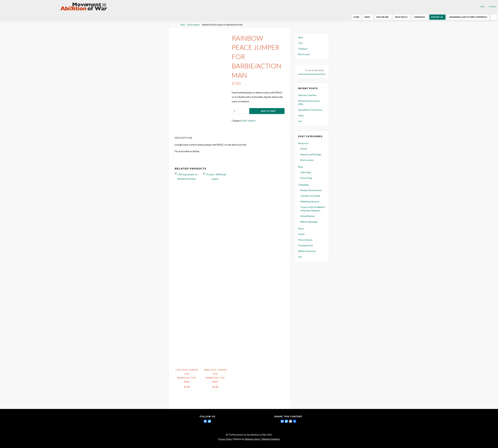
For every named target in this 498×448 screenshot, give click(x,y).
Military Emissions (307, 251)
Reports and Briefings (310, 154)
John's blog (305, 172)
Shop (482, 7)
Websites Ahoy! (252, 439)
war (300, 256)
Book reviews (307, 160)
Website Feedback (271, 439)
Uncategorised (305, 245)
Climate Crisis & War (310, 195)
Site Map (492, 7)
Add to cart (268, 111)
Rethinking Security (309, 201)
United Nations (307, 216)
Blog (300, 166)
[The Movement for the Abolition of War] (83, 6)
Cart (300, 43)
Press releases (305, 239)
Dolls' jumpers (193, 24)
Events (301, 234)
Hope (300, 115)
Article (303, 148)
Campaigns (303, 184)
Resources (303, 143)
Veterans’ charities (307, 95)
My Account (304, 54)
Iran (300, 121)
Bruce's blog (306, 178)
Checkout (302, 48)
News (301, 228)
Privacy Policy (225, 439)
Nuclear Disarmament (311, 190)
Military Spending (308, 221)
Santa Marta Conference (310, 109)
